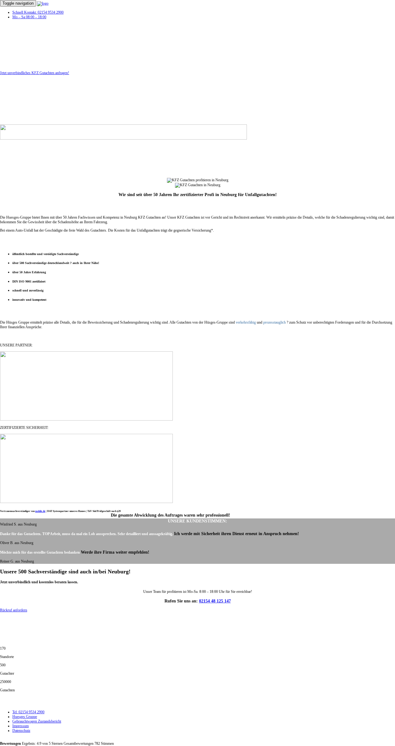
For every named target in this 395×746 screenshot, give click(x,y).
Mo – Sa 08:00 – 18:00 (29, 17)
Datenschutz (21, 730)
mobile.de (40, 511)
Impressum (20, 726)
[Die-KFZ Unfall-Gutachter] (42, 3)
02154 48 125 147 (215, 600)
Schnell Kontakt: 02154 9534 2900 (38, 12)
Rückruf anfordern (13, 610)
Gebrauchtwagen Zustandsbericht (36, 721)
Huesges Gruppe (24, 717)
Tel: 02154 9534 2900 (28, 712)
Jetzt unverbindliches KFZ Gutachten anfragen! (34, 73)
